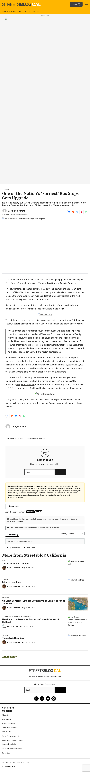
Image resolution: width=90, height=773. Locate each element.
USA (39, 11)
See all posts (8, 656)
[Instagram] (53, 698)
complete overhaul (25, 384)
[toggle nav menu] (86, 4)
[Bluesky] (48, 698)
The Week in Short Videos (15, 563)
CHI (28, 762)
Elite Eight (10, 283)
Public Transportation (36, 438)
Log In (74, 4)
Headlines (5, 579)
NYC (18, 762)
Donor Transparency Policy (11, 736)
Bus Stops (5, 189)
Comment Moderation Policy (12, 748)
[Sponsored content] (45, 100)
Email (28, 472)
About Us (5, 715)
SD (30, 11)
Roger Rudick (12, 626)
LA (25, 11)
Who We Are (6, 719)
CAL (3, 762)
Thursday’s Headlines (13, 638)
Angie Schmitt (18, 210)
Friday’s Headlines (11, 582)
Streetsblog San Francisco (14, 616)
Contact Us (6, 753)
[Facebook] (36, 698)
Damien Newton (13, 568)
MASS (23, 762)
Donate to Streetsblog (11, 11)
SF (34, 11)
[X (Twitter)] (42, 698)
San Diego (5, 598)
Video (4, 560)
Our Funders (6, 732)
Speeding (28, 616)
